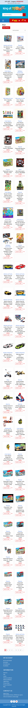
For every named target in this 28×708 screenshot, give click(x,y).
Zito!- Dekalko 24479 (8, 100)
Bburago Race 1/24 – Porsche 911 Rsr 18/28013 (8, 356)
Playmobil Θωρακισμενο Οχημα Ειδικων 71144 (20, 535)
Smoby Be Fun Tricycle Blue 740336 (8, 383)
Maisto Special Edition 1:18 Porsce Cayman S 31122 (20, 278)
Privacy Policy (6, 683)
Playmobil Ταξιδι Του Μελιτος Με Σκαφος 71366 (8, 483)
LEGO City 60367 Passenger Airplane (20, 76)
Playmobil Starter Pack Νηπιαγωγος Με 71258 (20, 611)
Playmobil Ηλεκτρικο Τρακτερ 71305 (20, 457)
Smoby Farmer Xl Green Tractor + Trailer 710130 (7, 407)
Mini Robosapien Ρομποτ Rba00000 (20, 171)
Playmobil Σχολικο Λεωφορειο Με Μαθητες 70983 (20, 509)
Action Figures (8, 71)
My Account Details (7, 660)
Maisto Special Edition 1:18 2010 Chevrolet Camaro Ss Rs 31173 (20, 304)
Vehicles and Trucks (8, 45)
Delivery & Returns (7, 679)
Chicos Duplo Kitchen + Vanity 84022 (20, 48)
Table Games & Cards (8, 98)
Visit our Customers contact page (10, 696)
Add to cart (6, 54)
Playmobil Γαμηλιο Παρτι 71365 (20, 560)
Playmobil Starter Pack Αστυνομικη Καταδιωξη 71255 (8, 637)
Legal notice (6, 681)
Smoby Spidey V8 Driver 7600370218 (20, 406)
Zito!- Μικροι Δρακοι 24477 (20, 100)
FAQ (4, 674)
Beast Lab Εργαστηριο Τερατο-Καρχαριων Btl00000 (20, 197)
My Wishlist (5, 665)
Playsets (20, 45)
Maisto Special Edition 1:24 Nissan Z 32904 (8, 277)
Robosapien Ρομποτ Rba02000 (8, 147)
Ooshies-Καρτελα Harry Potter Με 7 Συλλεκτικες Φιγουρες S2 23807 (8, 75)
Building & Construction (20, 71)
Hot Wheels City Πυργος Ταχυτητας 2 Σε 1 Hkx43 (8, 49)
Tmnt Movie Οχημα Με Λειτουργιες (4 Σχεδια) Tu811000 (8, 458)
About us (5, 672)
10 (20, 650)
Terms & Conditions (7, 678)
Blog (4, 686)
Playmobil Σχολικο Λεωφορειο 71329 (8, 534)
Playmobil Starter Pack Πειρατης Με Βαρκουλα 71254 (8, 612)
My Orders (5, 662)
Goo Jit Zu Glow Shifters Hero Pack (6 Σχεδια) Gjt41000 (8, 196)
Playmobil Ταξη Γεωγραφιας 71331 (8, 508)
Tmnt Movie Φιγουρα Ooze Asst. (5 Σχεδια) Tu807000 (20, 125)
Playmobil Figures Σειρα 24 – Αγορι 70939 (8, 560)
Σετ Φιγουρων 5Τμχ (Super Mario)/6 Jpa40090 (8, 124)
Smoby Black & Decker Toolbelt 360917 (8, 431)
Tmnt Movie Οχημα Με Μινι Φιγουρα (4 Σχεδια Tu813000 (20, 432)
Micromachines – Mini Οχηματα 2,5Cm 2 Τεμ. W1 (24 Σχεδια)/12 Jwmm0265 (20, 639)
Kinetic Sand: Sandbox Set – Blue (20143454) (8, 222)
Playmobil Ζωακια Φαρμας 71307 (8, 171)
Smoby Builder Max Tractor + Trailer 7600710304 (20, 383)
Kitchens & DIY (8, 428)
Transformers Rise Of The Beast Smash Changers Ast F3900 (20, 223)
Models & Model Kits (7, 352)
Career (4, 676)
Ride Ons (20, 380)
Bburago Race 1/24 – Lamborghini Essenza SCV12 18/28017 (20, 357)
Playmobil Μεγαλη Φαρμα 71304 (20, 149)
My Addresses (6, 664)
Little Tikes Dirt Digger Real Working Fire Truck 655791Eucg (8, 329)
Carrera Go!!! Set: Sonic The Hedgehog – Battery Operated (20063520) (20, 330)
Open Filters (6, 27)
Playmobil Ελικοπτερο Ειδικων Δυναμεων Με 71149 (20, 586)
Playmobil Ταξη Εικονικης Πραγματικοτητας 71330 (20, 484)
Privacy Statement (7, 685)
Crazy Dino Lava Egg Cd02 (20, 247)
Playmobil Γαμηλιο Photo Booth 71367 (8, 584)
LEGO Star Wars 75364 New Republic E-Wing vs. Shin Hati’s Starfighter (8, 251)
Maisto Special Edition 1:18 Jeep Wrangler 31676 (8, 303)
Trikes (8, 380)
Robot (20, 169)
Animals (20, 245)
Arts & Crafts (8, 219)
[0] (21, 20)
